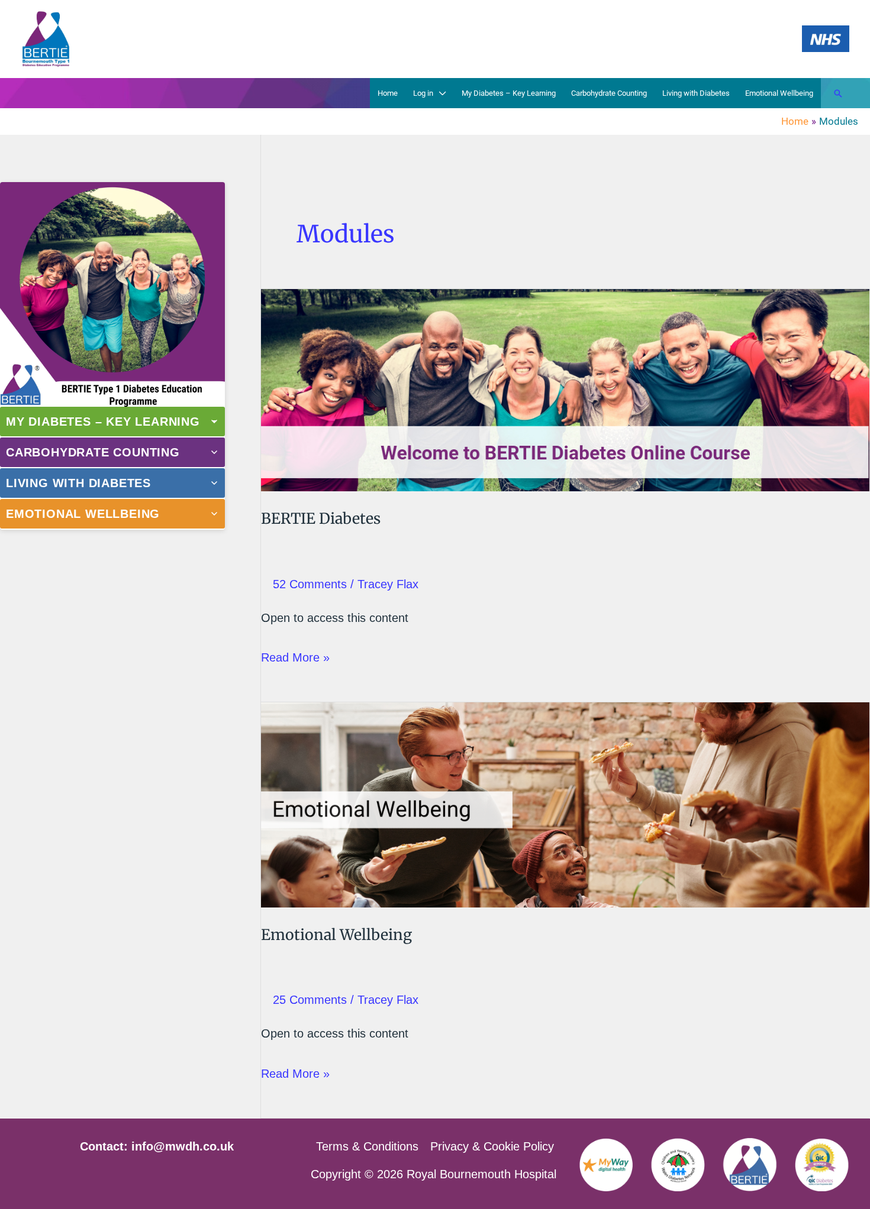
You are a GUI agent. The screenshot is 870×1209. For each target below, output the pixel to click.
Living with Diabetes (696, 93)
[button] (838, 93)
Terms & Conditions (367, 1146)
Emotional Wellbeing (779, 93)
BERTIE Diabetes (321, 518)
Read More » (295, 659)
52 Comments (310, 584)
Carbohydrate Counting (609, 93)
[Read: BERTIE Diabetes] (565, 389)
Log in (423, 93)
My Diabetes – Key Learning (509, 93)
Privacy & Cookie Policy (492, 1146)
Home (388, 93)
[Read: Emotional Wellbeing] (565, 804)
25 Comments (310, 999)
